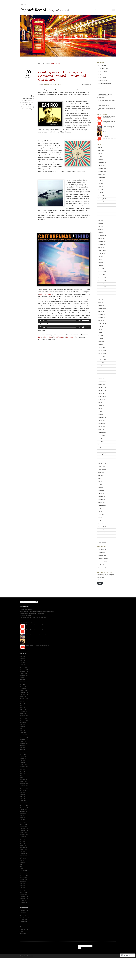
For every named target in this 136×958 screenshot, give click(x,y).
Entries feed (23, 933)
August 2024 (101, 217)
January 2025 (101, 201)
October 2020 (101, 356)
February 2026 (102, 162)
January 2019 (101, 420)
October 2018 (101, 429)
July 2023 (100, 256)
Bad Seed (25, 98)
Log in (21, 931)
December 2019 (102, 387)
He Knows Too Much (28, 102)
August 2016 (101, 508)
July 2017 (100, 475)
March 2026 (101, 159)
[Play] (41, 321)
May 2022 (100, 299)
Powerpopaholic (102, 77)
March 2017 (101, 487)
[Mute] (83, 321)
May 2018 (100, 444)
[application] (64, 321)
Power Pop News (102, 71)
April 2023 (100, 265)
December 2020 (102, 350)
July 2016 (100, 511)
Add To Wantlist (102, 65)
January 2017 (101, 493)
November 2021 (102, 317)
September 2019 (102, 396)
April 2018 (100, 447)
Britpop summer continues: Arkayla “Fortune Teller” (32, 613)
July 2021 (100, 329)
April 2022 (100, 302)
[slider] (87, 320)
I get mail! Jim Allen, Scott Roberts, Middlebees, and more (34, 617)
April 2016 (100, 520)
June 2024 (101, 223)
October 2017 (101, 466)
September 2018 (102, 432)
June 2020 (101, 369)
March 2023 (101, 268)
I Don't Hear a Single (103, 68)
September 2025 (102, 177)
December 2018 (102, 423)
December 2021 (102, 314)
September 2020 (102, 359)
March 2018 (101, 451)
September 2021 (102, 323)
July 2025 (100, 183)
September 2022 (102, 287)
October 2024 (101, 211)
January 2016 (101, 530)
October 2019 (101, 393)
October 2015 (101, 539)
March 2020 (101, 378)
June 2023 (101, 259)
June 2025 (101, 186)
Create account (24, 929)
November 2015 (102, 536)
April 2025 (100, 192)
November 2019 (102, 390)
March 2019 (101, 414)
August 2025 (101, 180)
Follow (99, 583)
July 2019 (100, 402)
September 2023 (102, 250)
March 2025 (101, 195)
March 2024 (101, 232)
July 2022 (100, 293)
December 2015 (102, 533)
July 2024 (100, 220)
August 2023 (101, 253)
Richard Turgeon (30, 109)
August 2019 (101, 399)
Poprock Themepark (103, 558)
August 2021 (101, 326)
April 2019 (100, 411)
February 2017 (102, 490)
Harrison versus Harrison (104, 91)
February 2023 (102, 271)
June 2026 (101, 150)
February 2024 (102, 235)
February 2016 (102, 526)
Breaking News (56, 84)
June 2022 (101, 296)
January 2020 (101, 384)
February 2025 (102, 198)
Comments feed (24, 935)
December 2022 (102, 277)
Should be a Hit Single (103, 561)
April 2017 (100, 484)
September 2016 (102, 505)
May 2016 (100, 517)
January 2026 (101, 165)
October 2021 (101, 320)
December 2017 (102, 460)
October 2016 (101, 502)
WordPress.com (24, 937)
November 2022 (102, 280)
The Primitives (24, 111)
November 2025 (102, 171)
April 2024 (100, 229)
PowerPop (100, 74)
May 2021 (100, 335)
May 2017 (100, 481)
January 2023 (101, 274)
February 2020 (102, 381)
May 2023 (100, 262)
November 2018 (102, 426)
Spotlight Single (102, 564)
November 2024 (102, 208)
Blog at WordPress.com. (26, 956)
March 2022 (101, 305)
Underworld (31, 111)
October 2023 (101, 247)
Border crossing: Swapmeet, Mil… (109, 137)
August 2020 (101, 362)
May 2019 (100, 408)
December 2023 (102, 241)
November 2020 (102, 353)
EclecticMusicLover (107, 126)
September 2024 (102, 214)
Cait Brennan (28, 100)
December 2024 (102, 205)
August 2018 (101, 435)
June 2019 (101, 405)
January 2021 (101, 347)
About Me (24, 4)
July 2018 (100, 438)
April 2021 (100, 338)
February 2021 (102, 344)
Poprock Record (33, 10)
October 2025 (101, 174)
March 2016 (101, 523)
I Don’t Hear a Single (45, 294)
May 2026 (100, 153)
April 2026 (100, 156)
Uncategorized (102, 567)
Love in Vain (27, 107)
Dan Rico (40, 337)
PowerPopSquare (102, 80)
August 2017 (101, 472)
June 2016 (101, 514)
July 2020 (100, 365)
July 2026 (100, 147)
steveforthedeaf (106, 131)
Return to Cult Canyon (103, 105)
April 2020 (100, 375)
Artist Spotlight (101, 552)
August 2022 (101, 290)
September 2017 (102, 469)
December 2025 (102, 168)
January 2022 (101, 311)
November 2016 (102, 499)
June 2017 (101, 478)
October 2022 (101, 284)
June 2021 (101, 332)
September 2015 (102, 542)
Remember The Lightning (104, 83)
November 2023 (102, 244)
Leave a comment (86, 84)
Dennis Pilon (47, 84)
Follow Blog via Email (105, 572)
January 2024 (101, 238)
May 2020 (100, 372)
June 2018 (101, 441)
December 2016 (102, 496)
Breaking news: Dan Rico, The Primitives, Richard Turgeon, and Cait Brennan (62, 75)
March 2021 (101, 341)
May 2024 (100, 226)
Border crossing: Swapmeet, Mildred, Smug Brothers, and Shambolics (104, 96)
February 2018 (102, 454)
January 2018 (101, 457)
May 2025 (100, 189)
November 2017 (102, 463)
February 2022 (102, 308)
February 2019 (102, 417)
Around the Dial (102, 549)
